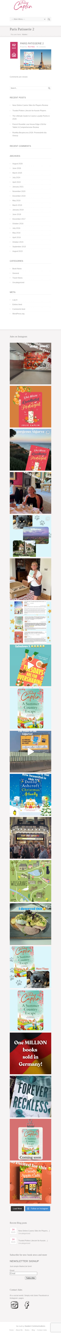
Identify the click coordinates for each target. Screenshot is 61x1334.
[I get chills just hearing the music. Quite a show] (30, 838)
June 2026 (16, 168)
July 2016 (16, 228)
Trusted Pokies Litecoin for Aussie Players (29, 111)
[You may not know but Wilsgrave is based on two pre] (30, 536)
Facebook (43, 1295)
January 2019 (18, 210)
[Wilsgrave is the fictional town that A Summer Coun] (30, 881)
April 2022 (16, 182)
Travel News (17, 278)
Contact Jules (42, 1330)
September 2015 (19, 247)
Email (12, 1270)
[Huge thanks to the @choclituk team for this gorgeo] (30, 1096)
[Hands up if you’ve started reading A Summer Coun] (30, 708)
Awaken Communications (35, 1326)
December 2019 (18, 196)
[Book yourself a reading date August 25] (30, 1183)
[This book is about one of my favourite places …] (30, 450)
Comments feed (18, 309)
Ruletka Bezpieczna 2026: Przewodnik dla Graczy (29, 134)
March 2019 (17, 205)
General (15, 273)
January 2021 (18, 187)
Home (24, 34)
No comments (41, 47)
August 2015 (17, 251)
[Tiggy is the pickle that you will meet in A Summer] (30, 967)
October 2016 (17, 224)
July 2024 (16, 177)
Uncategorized (18, 282)
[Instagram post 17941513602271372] (30, 665)
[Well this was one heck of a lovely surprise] (30, 751)
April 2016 (16, 237)
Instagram (14, 1298)
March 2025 (17, 173)
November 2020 (18, 191)
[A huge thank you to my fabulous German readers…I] (30, 1053)
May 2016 (16, 233)
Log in (14, 300)
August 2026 (17, 164)
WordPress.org (18, 314)
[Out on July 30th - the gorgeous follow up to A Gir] (30, 1139)
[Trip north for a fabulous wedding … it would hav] (30, 924)
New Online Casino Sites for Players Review (30, 105)
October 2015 (17, 242)
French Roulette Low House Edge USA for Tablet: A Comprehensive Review (29, 125)
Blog (33, 1330)
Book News (17, 269)
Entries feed (17, 304)
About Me (19, 1330)
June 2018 (16, 214)
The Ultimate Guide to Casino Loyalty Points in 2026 (31, 117)
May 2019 (16, 201)
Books (27, 1330)
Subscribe (30, 1278)
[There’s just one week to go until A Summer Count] (30, 1010)
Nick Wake (31, 47)
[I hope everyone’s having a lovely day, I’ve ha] (30, 622)
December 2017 (18, 219)
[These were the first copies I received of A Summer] (30, 579)
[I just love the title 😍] (30, 795)
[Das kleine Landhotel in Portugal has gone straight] (30, 406)
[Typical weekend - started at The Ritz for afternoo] (30, 493)
